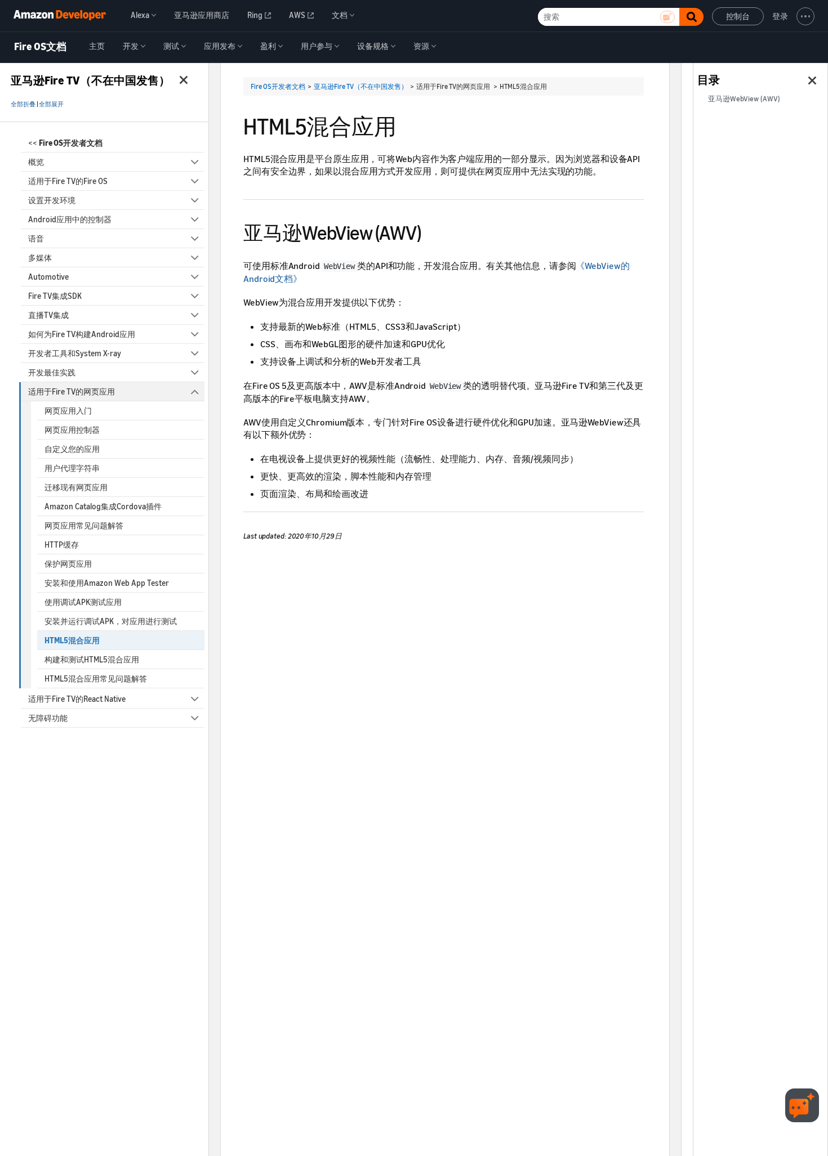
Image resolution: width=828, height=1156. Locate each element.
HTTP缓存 (61, 544)
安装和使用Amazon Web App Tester (106, 583)
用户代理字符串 (72, 468)
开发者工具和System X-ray (74, 353)
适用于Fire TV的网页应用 (71, 391)
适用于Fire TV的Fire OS (68, 181)
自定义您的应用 (72, 449)
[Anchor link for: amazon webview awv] (430, 231)
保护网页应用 (68, 563)
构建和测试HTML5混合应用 (91, 659)
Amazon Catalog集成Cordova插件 (103, 506)
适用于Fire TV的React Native (77, 699)
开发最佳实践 (51, 372)
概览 (36, 162)
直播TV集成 (48, 315)
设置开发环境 (51, 200)
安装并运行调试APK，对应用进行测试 (110, 621)
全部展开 (51, 104)
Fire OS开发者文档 (278, 86)
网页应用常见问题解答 (83, 525)
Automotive (48, 276)
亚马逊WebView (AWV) (744, 99)
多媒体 (40, 257)
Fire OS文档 (40, 46)
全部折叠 (23, 104)
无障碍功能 (48, 718)
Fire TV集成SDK (55, 296)
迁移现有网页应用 (76, 487)
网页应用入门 (68, 410)
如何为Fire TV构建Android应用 (81, 334)
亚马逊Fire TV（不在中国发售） (361, 86)
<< (65, 142)
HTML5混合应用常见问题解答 (95, 678)
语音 (36, 238)
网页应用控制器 (72, 429)
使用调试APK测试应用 (83, 602)
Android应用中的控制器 (70, 219)
